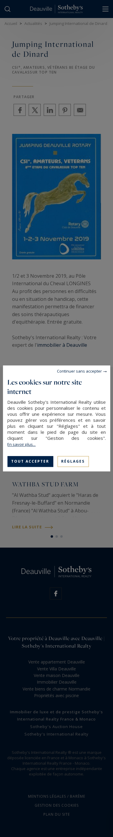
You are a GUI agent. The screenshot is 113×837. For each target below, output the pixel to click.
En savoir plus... (21, 444)
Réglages (73, 461)
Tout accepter (30, 461)
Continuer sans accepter (79, 371)
